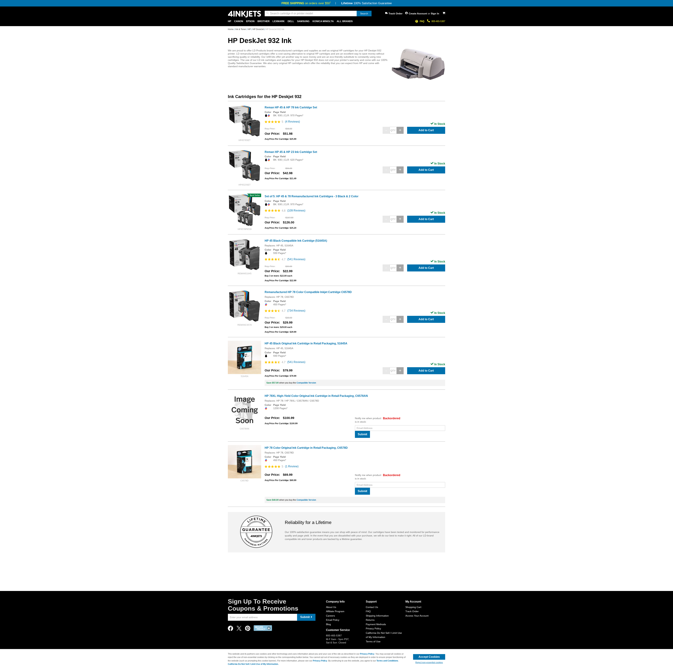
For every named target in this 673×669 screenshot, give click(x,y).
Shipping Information (377, 615)
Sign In (435, 13)
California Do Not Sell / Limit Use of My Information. (253, 664)
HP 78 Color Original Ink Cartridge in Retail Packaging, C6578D (306, 447)
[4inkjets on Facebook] (230, 629)
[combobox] (318, 13)
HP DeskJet (258, 29)
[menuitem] (229, 21)
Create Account (418, 13)
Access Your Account (417, 615)
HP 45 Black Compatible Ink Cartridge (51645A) (296, 240)
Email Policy (332, 619)
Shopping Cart (413, 607)
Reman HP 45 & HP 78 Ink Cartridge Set (291, 107)
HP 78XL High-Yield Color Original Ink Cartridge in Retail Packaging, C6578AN (316, 395)
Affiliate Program (335, 611)
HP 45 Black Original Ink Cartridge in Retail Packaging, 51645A (306, 343)
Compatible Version (306, 383)
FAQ (422, 21)
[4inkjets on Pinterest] (247, 629)
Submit (362, 434)
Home (231, 29)
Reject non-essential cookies (429, 662)
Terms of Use (373, 641)
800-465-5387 (438, 21)
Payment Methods (376, 624)
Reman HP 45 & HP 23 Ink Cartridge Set (291, 151)
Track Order (395, 13)
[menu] (336, 21)
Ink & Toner (241, 29)
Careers (330, 615)
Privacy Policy (373, 628)
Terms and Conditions (387, 661)
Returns (370, 619)
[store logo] (244, 14)
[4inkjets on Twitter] (239, 629)
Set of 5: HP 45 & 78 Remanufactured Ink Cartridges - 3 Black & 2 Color (311, 196)
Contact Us (372, 607)
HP (249, 29)
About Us (331, 607)
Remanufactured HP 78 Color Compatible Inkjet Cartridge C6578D (308, 292)
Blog (328, 624)
